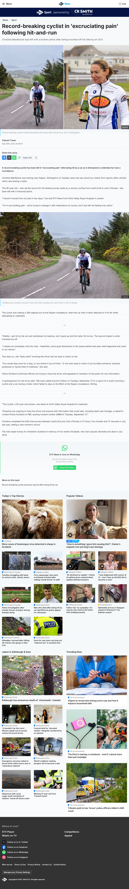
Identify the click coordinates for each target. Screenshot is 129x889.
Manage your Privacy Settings (17, 872)
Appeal (68, 835)
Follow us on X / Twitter (17, 842)
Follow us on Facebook (17, 847)
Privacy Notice (34, 864)
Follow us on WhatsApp (17, 852)
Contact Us (47, 864)
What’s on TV (9, 835)
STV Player (8, 831)
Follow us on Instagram (17, 857)
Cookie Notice (60, 864)
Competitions (71, 831)
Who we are (7, 864)
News (5, 20)
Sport (14, 20)
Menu (9, 4)
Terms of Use (20, 864)
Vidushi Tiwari (9, 140)
